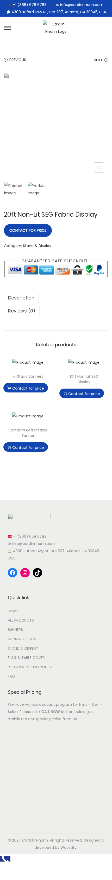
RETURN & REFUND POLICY (30, 667)
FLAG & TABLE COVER (26, 657)
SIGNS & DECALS (22, 639)
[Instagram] (25, 572)
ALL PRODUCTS (21, 620)
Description (21, 298)
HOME (13, 611)
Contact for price (27, 230)
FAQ (11, 676)
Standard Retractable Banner (27, 433)
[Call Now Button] (5, 859)
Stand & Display (37, 245)
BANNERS (15, 629)
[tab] (56, 298)
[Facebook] (12, 572)
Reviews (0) (21, 311)
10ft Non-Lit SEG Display (84, 379)
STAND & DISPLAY (23, 648)
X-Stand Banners (28, 376)
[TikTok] (37, 572)
